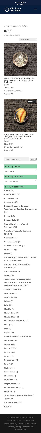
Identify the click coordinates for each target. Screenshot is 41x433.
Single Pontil (10, 384)
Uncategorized (11, 402)
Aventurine (9, 202)
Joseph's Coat (11, 289)
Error (6, 254)
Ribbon (7, 368)
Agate (7, 190)
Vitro (6, 406)
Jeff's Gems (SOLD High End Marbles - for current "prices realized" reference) (17, 282)
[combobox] (20, 170)
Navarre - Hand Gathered (16, 336)
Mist (6, 329)
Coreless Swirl (11, 242)
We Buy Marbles (20, 2)
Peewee (8, 352)
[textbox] (20, 171)
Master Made (10, 317)
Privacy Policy (14, 427)
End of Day (9, 250)
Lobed (7, 301)
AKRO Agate (10, 194)
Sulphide (8, 391)
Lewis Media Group (27, 424)
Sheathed (8, 376)
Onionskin (9, 340)
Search (33, 159)
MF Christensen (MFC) (14, 321)
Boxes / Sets (10, 220)
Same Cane (9, 372)
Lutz (6, 305)
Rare (6, 364)
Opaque (8, 344)
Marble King (9, 313)
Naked (7, 332)
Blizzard (8, 216)
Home (6, 26)
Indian (7, 275)
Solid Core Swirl (11, 388)
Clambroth (9, 238)
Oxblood (8, 348)
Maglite (7, 309)
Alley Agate (9, 198)
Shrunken (8, 380)
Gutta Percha (10, 271)
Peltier (7, 356)
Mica (6, 325)
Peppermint (9, 360)
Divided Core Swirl (13, 246)
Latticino (8, 293)
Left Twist (9, 297)
